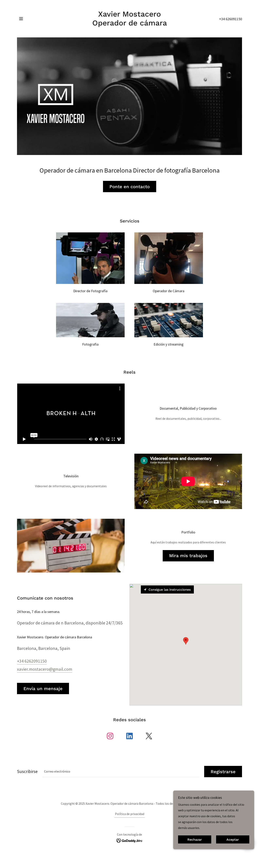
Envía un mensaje (43, 688)
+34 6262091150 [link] (32, 661)
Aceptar (232, 839)
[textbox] (120, 771)
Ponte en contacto (129, 186)
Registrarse (223, 771)
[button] (21, 19)
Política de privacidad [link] (129, 814)
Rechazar (194, 839)
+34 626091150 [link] (230, 19)
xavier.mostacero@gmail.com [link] (44, 669)
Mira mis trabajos (188, 555)
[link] (130, 24)
